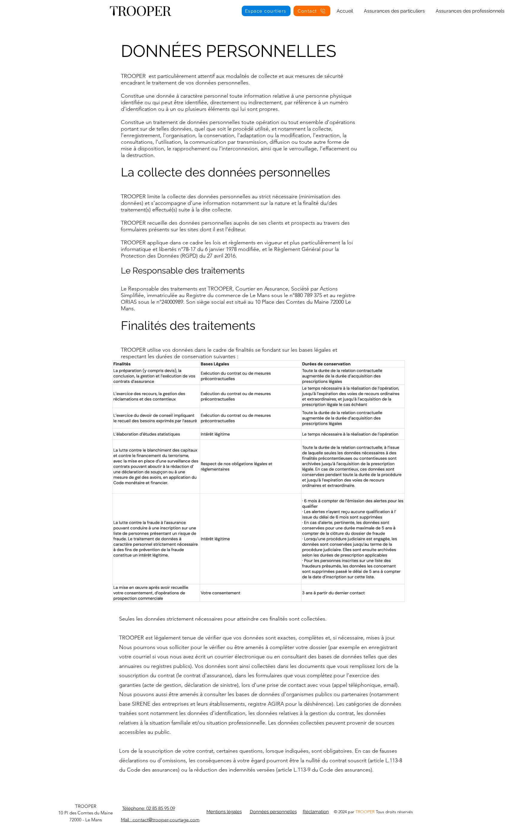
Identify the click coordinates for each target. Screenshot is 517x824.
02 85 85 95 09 (160, 808)
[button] (394, 8)
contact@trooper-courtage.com (166, 820)
